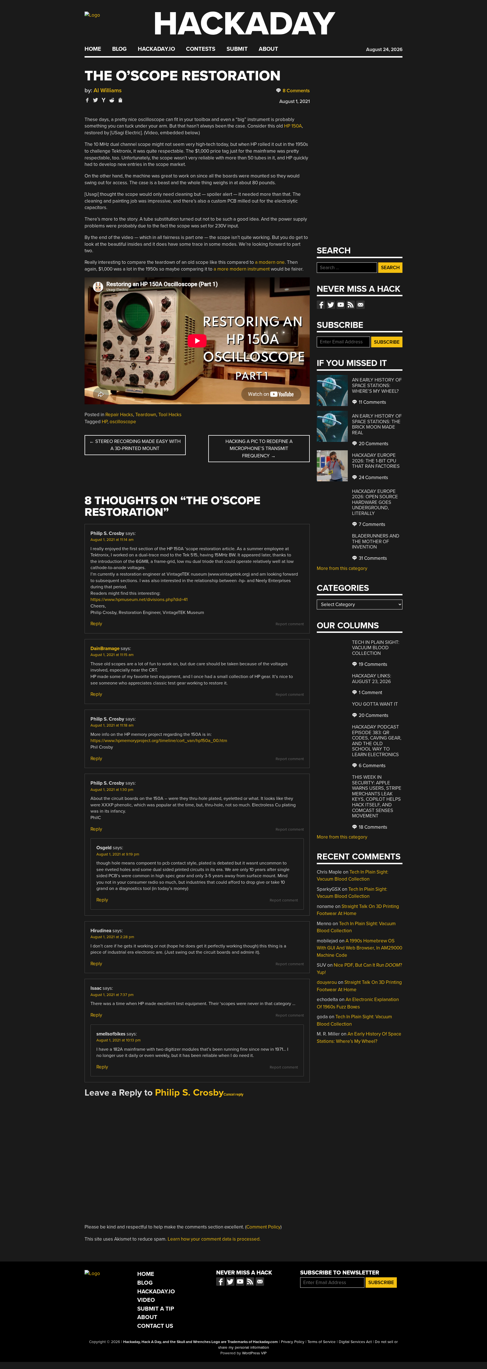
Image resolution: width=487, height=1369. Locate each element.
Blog (119, 49)
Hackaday (244, 24)
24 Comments (373, 478)
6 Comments (372, 766)
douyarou (327, 982)
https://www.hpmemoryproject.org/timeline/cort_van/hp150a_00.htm (158, 740)
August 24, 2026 (384, 49)
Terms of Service (321, 1342)
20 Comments (373, 444)
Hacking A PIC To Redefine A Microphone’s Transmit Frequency (259, 448)
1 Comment (370, 693)
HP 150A (293, 126)
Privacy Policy (292, 1342)
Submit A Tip (155, 1308)
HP (104, 422)
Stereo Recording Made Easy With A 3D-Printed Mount (135, 445)
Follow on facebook (321, 304)
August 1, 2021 (294, 101)
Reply (96, 624)
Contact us (360, 304)
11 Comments (372, 402)
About (268, 49)
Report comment (290, 624)
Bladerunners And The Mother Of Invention (375, 541)
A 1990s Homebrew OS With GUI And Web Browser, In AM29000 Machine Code (359, 948)
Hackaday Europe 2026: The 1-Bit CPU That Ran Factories (376, 460)
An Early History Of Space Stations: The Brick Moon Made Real (377, 424)
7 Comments (371, 524)
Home (93, 49)
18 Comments (372, 827)
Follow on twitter (331, 304)
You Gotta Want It (375, 704)
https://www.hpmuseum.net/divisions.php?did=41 (138, 599)
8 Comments (296, 91)
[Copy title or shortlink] (120, 100)
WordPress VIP (254, 1353)
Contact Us (155, 1325)
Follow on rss (350, 304)
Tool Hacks (169, 415)
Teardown (145, 415)
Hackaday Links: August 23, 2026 (371, 678)
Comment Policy (263, 1227)
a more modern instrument (242, 269)
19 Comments (372, 664)
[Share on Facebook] (87, 100)
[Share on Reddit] (112, 100)
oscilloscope (123, 422)
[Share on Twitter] (95, 100)
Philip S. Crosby (189, 1092)
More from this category (342, 568)
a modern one (270, 262)
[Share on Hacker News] (104, 100)
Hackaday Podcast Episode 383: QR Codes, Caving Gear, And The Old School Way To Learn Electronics (376, 741)
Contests (200, 49)
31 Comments (372, 558)
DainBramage (104, 648)
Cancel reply (233, 1094)
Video (146, 1300)
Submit (237, 49)
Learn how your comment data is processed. (214, 1239)
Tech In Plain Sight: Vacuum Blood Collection (375, 647)
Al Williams (108, 90)
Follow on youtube (341, 304)
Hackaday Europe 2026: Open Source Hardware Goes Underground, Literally (375, 502)
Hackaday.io (156, 49)
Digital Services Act (355, 1342)
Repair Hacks (119, 415)
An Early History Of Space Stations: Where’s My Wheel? (377, 385)
